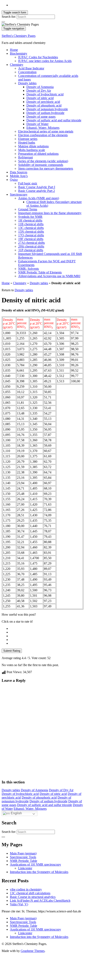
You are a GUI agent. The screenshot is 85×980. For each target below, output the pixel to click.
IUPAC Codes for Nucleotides (38, 57)
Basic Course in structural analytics (32, 897)
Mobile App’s (19, 176)
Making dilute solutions (33, 146)
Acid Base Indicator (31, 68)
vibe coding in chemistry (26, 889)
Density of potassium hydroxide (47, 109)
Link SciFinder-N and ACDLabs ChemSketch (40, 900)
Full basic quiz (27, 183)
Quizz (14, 179)
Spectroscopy (18, 194)
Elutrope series (27, 139)
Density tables (27, 83)
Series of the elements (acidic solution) (43, 161)
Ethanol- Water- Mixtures (42, 127)
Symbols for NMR (30, 216)
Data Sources (18, 172)
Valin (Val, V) (19, 904)
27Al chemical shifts (31, 242)
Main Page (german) (23, 853)
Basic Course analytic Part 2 (36, 190)
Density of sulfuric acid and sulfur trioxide (53, 120)
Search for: (9, 16)
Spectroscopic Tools (23, 857)
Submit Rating (11, 650)
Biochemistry (18, 53)
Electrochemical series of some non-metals (45, 131)
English (16, 813)
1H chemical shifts (30, 220)
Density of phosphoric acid (43, 105)
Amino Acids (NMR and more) (38, 198)
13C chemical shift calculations (30, 893)
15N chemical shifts (31, 231)
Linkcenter (25, 868)
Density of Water (37, 124)
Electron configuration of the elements (43, 135)
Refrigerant (25, 157)
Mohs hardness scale (31, 150)
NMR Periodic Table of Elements (40, 272)
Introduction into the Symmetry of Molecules (39, 872)
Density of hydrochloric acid (45, 94)
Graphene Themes (33, 951)
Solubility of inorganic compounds (40, 165)
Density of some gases (40, 116)
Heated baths (26, 142)
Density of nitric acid (40, 98)
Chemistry (16, 64)
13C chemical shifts (31, 228)
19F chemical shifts (30, 239)
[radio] (46, 628)
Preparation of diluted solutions (38, 153)
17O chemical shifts (31, 235)
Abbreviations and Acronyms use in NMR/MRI (49, 276)
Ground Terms (27, 209)
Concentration (27, 72)
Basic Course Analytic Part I (36, 187)
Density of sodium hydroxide (45, 113)
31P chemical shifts (30, 250)
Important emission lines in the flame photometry (49, 213)
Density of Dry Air (38, 90)
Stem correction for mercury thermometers (45, 168)
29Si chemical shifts (31, 246)
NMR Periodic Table (23, 861)
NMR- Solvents (28, 268)
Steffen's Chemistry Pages (18, 36)
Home (14, 50)
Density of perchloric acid (43, 101)
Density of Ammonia (40, 87)
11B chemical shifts (31, 224)
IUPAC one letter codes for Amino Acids (45, 61)
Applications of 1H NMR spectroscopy (35, 864)
